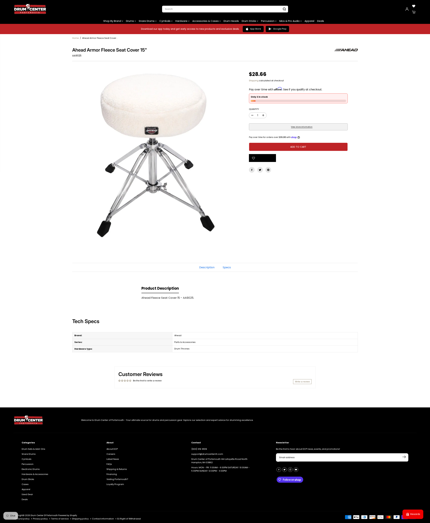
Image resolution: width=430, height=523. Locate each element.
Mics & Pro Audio (289, 21)
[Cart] (414, 12)
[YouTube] (296, 469)
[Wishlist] (414, 6)
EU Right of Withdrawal (129, 518)
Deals (320, 21)
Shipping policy (80, 518)
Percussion (268, 21)
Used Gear (27, 494)
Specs (227, 267)
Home (75, 38)
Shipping (254, 80)
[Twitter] (260, 170)
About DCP (112, 449)
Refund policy (22, 518)
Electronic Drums (31, 469)
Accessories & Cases (205, 21)
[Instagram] (290, 469)
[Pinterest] (268, 170)
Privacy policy (40, 518)
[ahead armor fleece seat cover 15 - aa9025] (155, 155)
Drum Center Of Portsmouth (44, 515)
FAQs (109, 464)
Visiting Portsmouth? (117, 479)
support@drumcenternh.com (207, 454)
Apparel (309, 21)
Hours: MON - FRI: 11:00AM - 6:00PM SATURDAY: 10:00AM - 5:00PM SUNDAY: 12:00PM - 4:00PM (220, 469)
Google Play (279, 28)
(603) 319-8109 (199, 449)
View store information (301, 127)
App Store (255, 28)
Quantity (254, 109)
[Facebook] (252, 170)
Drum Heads (231, 21)
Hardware (181, 21)
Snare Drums (147, 21)
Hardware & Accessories (35, 474)
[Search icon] (284, 9)
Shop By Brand (112, 21)
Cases (25, 484)
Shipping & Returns (116, 469)
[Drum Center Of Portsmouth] (30, 9)
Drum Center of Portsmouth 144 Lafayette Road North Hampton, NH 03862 (219, 461)
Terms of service (60, 518)
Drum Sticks (249, 21)
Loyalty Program (115, 484)
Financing (111, 474)
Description (206, 267)
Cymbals (165, 21)
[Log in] (407, 9)
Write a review (302, 381)
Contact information (103, 518)
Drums (130, 21)
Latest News (112, 459)
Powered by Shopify (67, 515)
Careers (110, 454)
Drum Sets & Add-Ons (33, 449)
